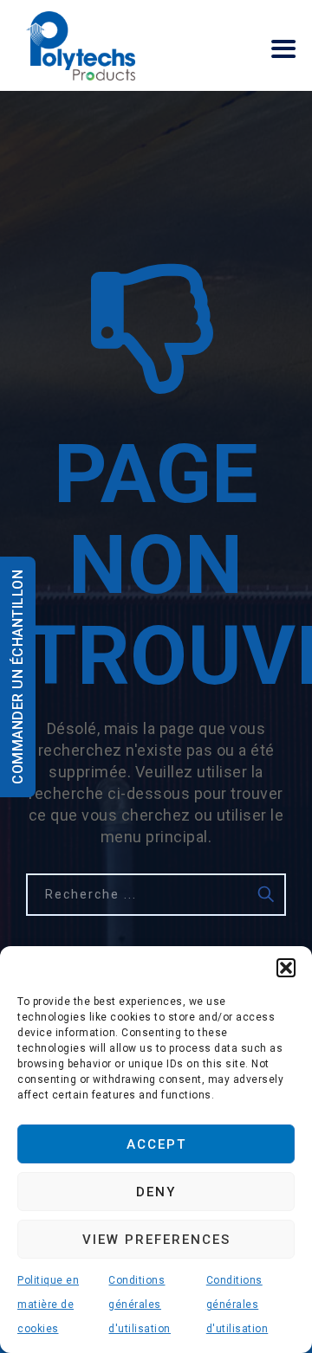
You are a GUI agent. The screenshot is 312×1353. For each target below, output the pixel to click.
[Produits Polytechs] (80, 45)
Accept (156, 1144)
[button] (286, 967)
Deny (156, 1192)
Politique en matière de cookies (48, 1304)
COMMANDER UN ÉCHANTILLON (18, 677)
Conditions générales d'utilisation (139, 1304)
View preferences (156, 1239)
